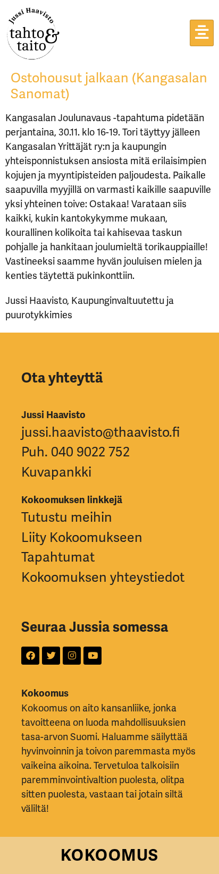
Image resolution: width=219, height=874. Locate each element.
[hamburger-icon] (202, 33)
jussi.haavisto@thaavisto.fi (100, 432)
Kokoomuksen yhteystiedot (102, 577)
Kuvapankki (56, 472)
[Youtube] (92, 656)
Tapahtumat (58, 557)
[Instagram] (72, 656)
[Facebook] (30, 656)
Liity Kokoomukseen (81, 537)
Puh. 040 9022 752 (75, 452)
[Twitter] (51, 656)
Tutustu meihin (66, 517)
